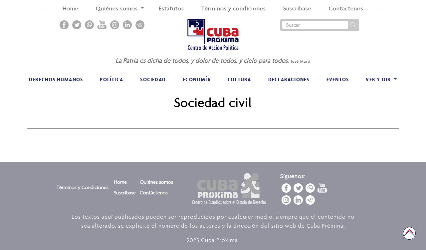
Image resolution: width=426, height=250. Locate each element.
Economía (197, 79)
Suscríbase (297, 8)
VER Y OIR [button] (379, 79)
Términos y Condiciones (82, 187)
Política (111, 79)
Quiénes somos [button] (117, 8)
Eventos (337, 79)
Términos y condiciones (233, 8)
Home (71, 8)
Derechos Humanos (56, 79)
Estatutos (171, 8)
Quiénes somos (156, 182)
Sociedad (153, 79)
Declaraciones (289, 79)
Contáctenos (346, 8)
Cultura (239, 79)
